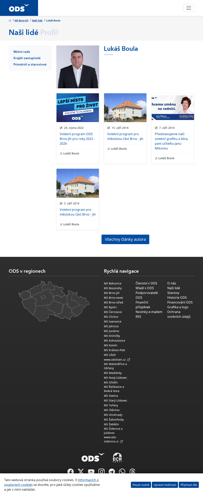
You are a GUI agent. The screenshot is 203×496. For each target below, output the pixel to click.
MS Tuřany (111, 405)
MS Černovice (113, 312)
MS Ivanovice (112, 321)
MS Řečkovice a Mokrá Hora (114, 389)
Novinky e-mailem (149, 312)
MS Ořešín (111, 382)
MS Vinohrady (113, 415)
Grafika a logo (178, 307)
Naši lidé (37, 20)
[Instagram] (101, 473)
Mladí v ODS (145, 288)
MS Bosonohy (113, 288)
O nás (171, 283)
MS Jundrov (111, 331)
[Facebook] (71, 473)
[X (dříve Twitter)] (81, 473)
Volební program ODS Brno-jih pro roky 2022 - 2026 (77, 139)
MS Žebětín (111, 424)
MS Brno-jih (21, 20)
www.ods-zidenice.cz (112, 439)
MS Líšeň (110, 355)
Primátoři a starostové (30, 64)
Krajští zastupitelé (27, 58)
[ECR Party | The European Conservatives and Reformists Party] (117, 457)
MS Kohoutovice (114, 340)
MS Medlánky (113, 373)
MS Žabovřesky (114, 419)
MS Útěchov (112, 410)
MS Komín (110, 345)
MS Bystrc (110, 307)
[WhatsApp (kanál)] (122, 473)
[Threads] (132, 473)
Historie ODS (177, 297)
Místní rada (21, 52)
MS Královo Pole (114, 350)
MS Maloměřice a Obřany (115, 366)
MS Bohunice (112, 283)
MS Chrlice (111, 317)
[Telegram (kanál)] (112, 473)
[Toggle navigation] (188, 8)
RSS (138, 316)
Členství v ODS (146, 283)
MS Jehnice (111, 326)
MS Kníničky (112, 336)
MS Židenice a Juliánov (113, 431)
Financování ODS (180, 302)
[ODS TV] (91, 473)
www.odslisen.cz (115, 359)
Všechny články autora (125, 239)
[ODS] (93, 456)
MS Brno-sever (113, 298)
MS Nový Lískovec (115, 377)
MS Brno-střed (113, 302)
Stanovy (173, 293)
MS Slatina (111, 396)
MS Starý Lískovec (115, 400)
